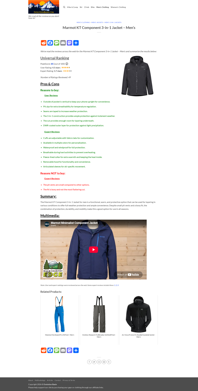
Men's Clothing (83, 22)
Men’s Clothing (102, 7)
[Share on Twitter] (94, 362)
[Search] (64, 7)
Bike (93, 7)
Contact (58, 380)
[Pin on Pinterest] (104, 362)
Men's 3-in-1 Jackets (113, 22)
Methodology (40, 380)
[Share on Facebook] (89, 362)
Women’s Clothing (118, 7)
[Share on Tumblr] (109, 362)
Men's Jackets (97, 22)
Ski (81, 7)
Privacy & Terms (69, 380)
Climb (86, 7)
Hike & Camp (72, 7)
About (30, 380)
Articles (50, 380)
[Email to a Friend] (99, 362)
